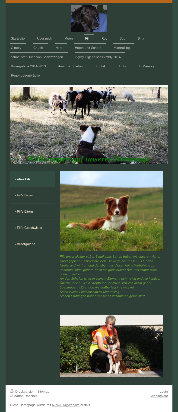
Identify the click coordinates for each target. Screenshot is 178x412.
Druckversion (24, 391)
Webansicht (159, 396)
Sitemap (43, 391)
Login (164, 391)
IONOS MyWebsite (65, 405)
